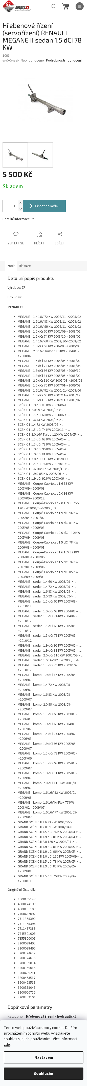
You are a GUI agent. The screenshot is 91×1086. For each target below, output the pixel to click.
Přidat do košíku (47, 206)
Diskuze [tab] (25, 265)
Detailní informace (16, 219)
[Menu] (80, 6)
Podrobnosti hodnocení (64, 60)
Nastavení (43, 1057)
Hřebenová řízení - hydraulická (51, 1016)
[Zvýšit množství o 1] (20, 203)
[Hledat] (53, 6)
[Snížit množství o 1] (20, 209)
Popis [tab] (11, 265)
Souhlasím (43, 1073)
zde (7, 1044)
